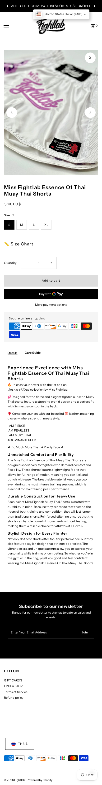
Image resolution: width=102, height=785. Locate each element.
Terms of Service (16, 692)
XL (46, 225)
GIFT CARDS (13, 680)
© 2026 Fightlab (14, 780)
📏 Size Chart (18, 244)
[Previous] (7, 5)
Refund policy (13, 697)
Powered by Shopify (39, 780)
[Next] (94, 5)
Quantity (10, 263)
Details (12, 353)
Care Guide (33, 352)
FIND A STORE (14, 686)
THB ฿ (23, 744)
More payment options (51, 304)
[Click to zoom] (90, 57)
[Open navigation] (16, 25)
